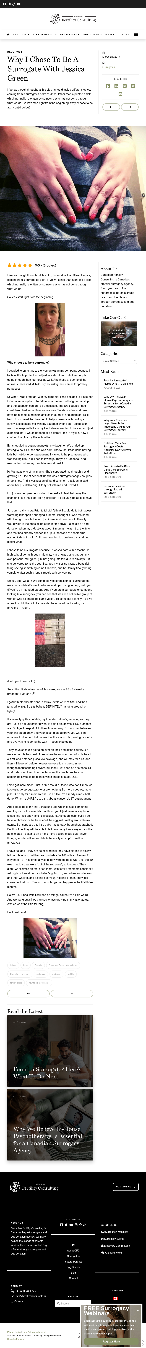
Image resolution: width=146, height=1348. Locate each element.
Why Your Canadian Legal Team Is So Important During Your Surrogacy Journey (117, 425)
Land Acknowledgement (34, 1331)
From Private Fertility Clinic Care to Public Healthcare (117, 469)
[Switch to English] (115, 1298)
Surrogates (108, 67)
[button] (136, 34)
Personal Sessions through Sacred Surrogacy (114, 489)
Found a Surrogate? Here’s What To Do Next (118, 382)
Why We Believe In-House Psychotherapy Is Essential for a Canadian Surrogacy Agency (118, 401)
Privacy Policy (14, 1331)
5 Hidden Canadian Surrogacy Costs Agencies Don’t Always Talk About (117, 448)
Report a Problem (15, 1339)
